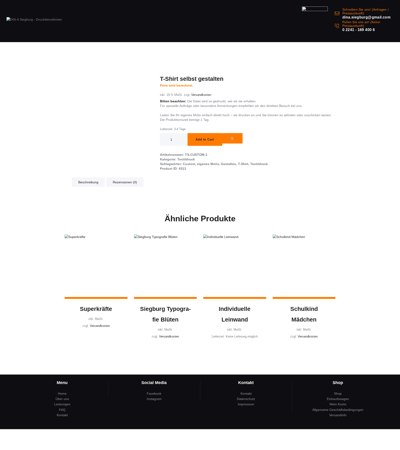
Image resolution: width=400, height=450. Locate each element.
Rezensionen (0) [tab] (125, 182)
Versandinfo (338, 415)
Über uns (62, 399)
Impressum (246, 404)
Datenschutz (246, 399)
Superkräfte (96, 309)
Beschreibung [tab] (88, 182)
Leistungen (62, 404)
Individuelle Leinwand (234, 314)
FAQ (62, 410)
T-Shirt (243, 164)
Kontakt (62, 415)
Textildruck (186, 159)
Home (62, 393)
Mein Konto (338, 404)
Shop (338, 393)
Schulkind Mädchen (304, 314)
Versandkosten (201, 95)
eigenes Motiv (208, 164)
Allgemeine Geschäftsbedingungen (337, 410)
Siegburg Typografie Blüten (165, 314)
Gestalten (228, 164)
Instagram (154, 399)
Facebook (154, 393)
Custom (189, 164)
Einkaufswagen (338, 399)
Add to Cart (205, 139)
